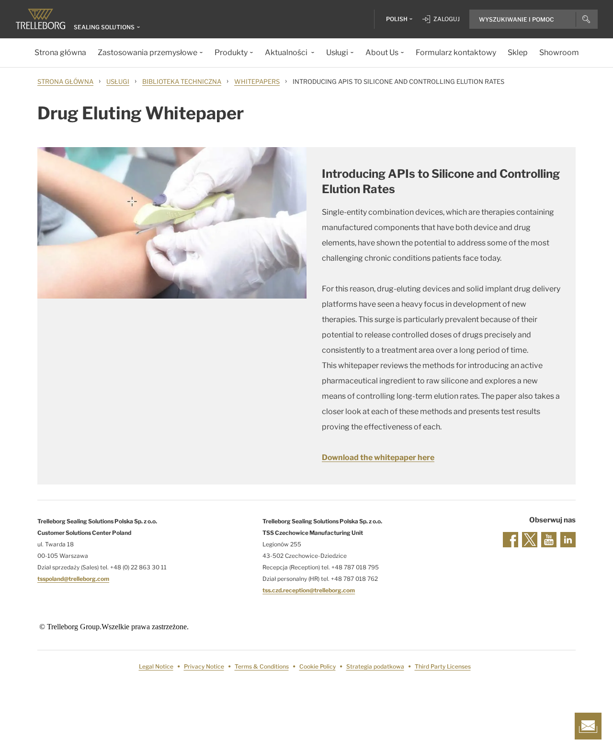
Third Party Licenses (443, 666)
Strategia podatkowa (375, 666)
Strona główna (65, 81)
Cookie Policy (317, 666)
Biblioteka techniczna (181, 81)
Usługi (117, 81)
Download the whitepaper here (378, 457)
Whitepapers (257, 81)
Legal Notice (156, 666)
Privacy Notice (204, 666)
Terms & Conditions (262, 666)
